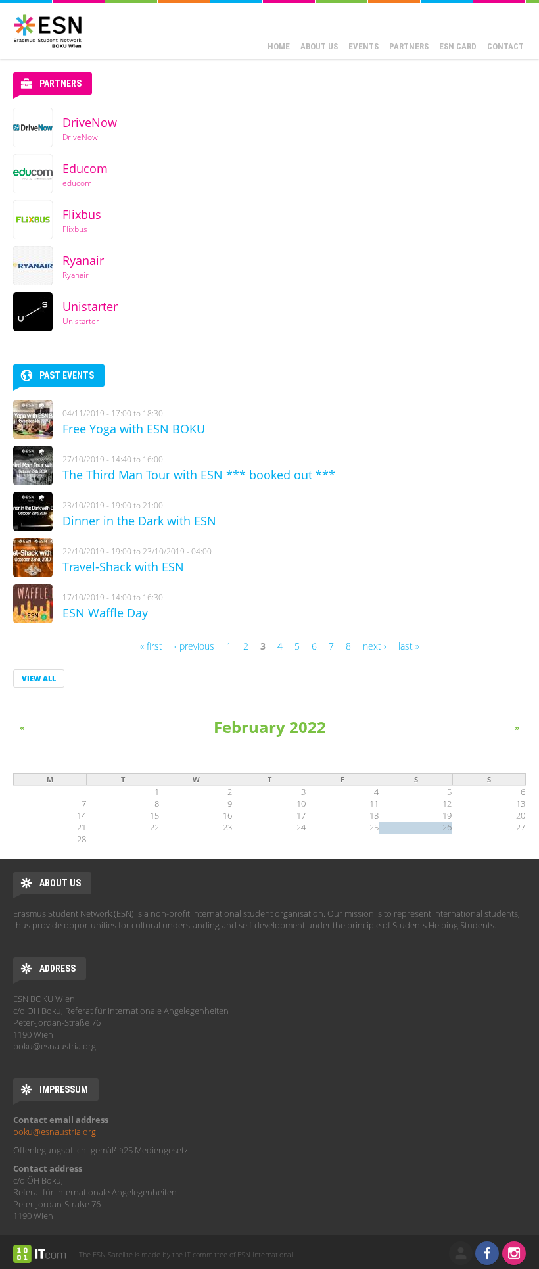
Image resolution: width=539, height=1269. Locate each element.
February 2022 (270, 727)
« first (151, 646)
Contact (505, 46)
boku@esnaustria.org (54, 1131)
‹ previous (194, 646)
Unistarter (90, 306)
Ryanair (83, 260)
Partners (409, 46)
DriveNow (89, 122)
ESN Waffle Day (105, 613)
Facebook (487, 1253)
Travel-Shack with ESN (123, 567)
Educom (85, 168)
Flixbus (81, 214)
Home (279, 46)
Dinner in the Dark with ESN (139, 521)
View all (39, 678)
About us (319, 46)
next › (375, 646)
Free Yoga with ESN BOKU (133, 429)
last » (408, 646)
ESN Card (458, 46)
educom (77, 183)
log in (461, 1253)
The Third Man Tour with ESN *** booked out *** (198, 475)
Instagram (514, 1253)
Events (363, 46)
